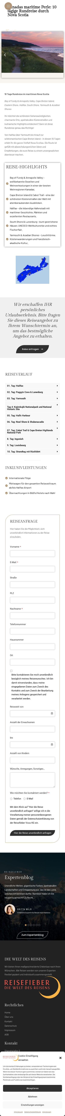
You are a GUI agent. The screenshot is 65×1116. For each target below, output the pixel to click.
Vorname (15, 546)
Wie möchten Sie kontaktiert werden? (29, 793)
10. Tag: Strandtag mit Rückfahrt (23, 452)
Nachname (16, 608)
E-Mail (14, 562)
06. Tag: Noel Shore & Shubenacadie (25, 422)
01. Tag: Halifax (15, 386)
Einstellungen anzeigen (32, 1104)
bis (11, 737)
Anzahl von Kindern (19, 753)
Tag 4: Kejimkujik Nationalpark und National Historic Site (29, 408)
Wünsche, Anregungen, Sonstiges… (27, 768)
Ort (11, 655)
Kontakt (8, 1021)
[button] (60, 1057)
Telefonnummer (18, 624)
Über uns (9, 1016)
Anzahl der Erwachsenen (22, 722)
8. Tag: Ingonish (15, 439)
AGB (7, 1034)
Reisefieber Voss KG (24, 822)
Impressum (18, 1112)
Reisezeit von (16, 706)
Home (7, 1012)
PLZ (12, 593)
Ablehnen (32, 1096)
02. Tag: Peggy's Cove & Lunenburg (25, 392)
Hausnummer (17, 639)
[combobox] (32, 713)
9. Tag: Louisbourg (16, 445)
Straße (13, 577)
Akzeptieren (32, 1088)
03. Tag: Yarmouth (16, 398)
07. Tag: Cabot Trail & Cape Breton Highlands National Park (30, 431)
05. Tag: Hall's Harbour (18, 416)
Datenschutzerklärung (32, 1112)
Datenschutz (11, 1025)
